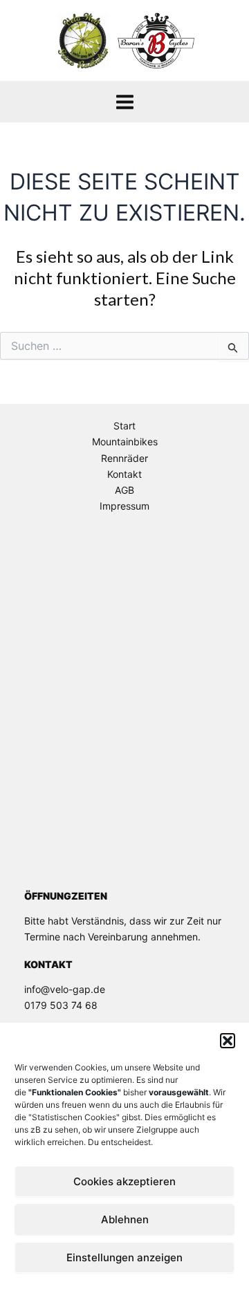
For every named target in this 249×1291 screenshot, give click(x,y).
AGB (124, 490)
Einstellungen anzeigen (124, 1257)
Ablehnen (125, 1219)
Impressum (124, 506)
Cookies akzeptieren (124, 1181)
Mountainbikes (125, 441)
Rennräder (124, 458)
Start (124, 425)
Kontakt (124, 474)
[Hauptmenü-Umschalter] (125, 102)
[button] (227, 1041)
